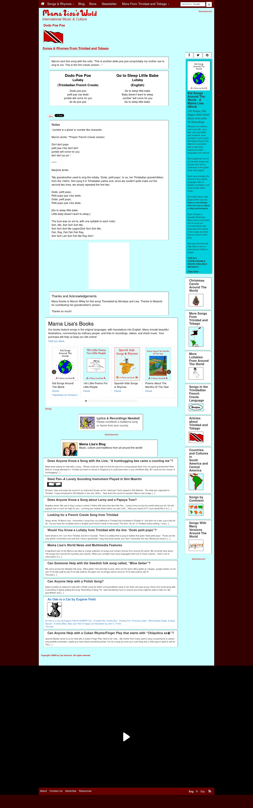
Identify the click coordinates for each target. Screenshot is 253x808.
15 (121, 401)
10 (108, 401)
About (43, 791)
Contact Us (56, 791)
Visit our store (56, 341)
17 (126, 401)
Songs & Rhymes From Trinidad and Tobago (76, 48)
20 (133, 401)
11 (111, 401)
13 (116, 401)
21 (136, 401)
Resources (85, 791)
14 (118, 401)
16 (123, 401)
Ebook (55, 390)
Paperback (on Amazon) (64, 394)
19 (131, 401)
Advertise (70, 791)
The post (49, 626)
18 (128, 401)
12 (113, 401)
